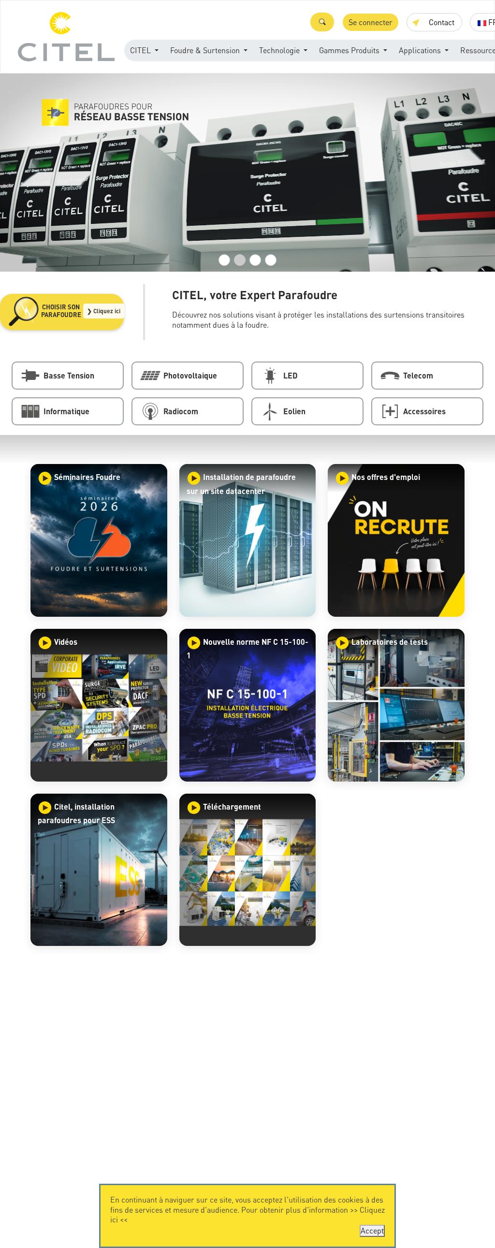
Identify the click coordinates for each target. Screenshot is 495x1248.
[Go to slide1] (224, 260)
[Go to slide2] (240, 260)
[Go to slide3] (255, 260)
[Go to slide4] (271, 260)
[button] (322, 22)
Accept (372, 1230)
